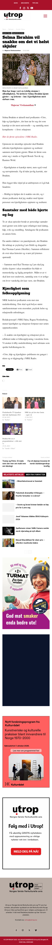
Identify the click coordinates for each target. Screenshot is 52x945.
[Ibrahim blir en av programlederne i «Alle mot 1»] (12, 429)
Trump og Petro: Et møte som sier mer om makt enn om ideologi (14, 463)
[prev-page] (26, 551)
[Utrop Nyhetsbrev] (26, 868)
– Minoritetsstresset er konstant (29, 481)
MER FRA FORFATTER (35, 474)
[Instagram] (22, 930)
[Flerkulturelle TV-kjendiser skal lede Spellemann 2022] (12, 403)
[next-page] (29, 551)
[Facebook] (16, 930)
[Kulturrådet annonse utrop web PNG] (26, 787)
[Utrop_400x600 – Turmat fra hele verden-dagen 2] (26, 628)
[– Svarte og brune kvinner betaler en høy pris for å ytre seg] (8, 507)
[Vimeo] (35, 930)
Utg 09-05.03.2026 (18, 33)
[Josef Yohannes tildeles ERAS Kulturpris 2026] (8, 519)
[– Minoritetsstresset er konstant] (8, 484)
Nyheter (11, 29)
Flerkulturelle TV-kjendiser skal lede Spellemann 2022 (11, 413)
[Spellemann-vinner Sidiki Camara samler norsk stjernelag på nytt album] (8, 531)
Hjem (4, 29)
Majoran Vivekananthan (13, 50)
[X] (29, 930)
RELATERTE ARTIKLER (13, 474)
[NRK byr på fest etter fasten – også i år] (35, 403)
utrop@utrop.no (31, 920)
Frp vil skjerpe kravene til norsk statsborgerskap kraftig (39, 463)
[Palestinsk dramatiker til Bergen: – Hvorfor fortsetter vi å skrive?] (8, 495)
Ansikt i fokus (20, 29)
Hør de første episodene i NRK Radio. (20, 136)
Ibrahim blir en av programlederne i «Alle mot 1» (12, 441)
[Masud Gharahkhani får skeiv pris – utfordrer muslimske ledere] (8, 543)
